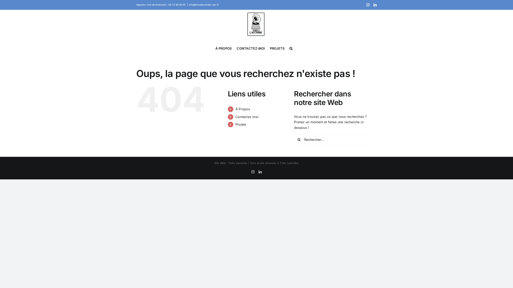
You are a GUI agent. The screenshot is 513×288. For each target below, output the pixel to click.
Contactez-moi (247, 117)
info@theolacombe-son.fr (204, 4)
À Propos (242, 109)
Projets (240, 124)
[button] (291, 48)
